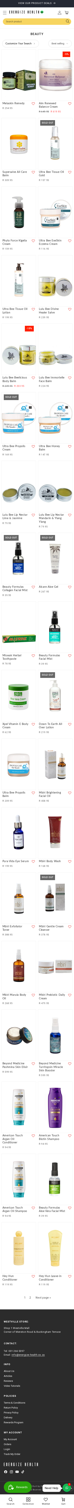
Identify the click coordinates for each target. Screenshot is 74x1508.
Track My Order (12, 1454)
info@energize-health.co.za (28, 1354)
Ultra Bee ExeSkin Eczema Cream (50, 242)
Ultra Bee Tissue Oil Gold (51, 174)
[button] (5, 13)
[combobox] (37, 21)
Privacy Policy (11, 1412)
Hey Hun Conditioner (9, 1278)
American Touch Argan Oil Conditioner (12, 1139)
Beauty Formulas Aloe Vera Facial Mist (52, 1209)
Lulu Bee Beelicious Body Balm (14, 379)
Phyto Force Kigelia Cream (14, 242)
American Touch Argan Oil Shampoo (14, 1209)
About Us (9, 1371)
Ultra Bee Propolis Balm (13, 794)
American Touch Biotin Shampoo (49, 1137)
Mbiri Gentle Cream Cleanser (51, 928)
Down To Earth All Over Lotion (50, 726)
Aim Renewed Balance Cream (48, 105)
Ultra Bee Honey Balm (49, 448)
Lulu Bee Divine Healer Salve (49, 311)
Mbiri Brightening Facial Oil (50, 794)
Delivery (8, 1417)
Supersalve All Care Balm (14, 174)
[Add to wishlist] (33, 103)
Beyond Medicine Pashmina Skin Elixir (15, 1065)
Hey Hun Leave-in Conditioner (50, 1278)
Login (7, 1449)
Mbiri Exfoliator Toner (12, 928)
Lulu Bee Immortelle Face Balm (51, 379)
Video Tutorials (12, 1385)
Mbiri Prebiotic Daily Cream (52, 997)
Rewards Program (13, 1422)
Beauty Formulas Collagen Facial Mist (15, 589)
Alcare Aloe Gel (48, 587)
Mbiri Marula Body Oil (14, 997)
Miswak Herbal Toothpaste (11, 657)
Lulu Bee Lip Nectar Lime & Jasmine (15, 517)
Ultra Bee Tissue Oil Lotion (15, 311)
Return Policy (11, 1407)
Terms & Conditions (14, 1402)
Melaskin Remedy (13, 103)
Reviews (8, 1381)
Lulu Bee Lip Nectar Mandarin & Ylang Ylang (51, 518)
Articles (8, 1376)
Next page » (43, 1297)
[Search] (67, 22)
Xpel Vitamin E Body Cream (15, 726)
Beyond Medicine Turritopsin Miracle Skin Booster (51, 1067)
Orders (7, 1444)
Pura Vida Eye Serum (15, 861)
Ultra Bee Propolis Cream (13, 448)
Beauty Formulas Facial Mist (49, 657)
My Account (10, 1439)
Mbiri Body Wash (50, 861)
